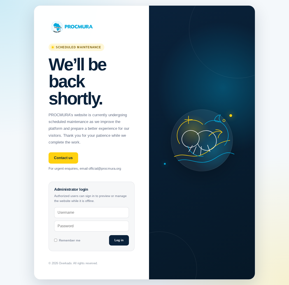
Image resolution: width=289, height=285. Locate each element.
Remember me (69, 240)
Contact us (63, 158)
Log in (119, 240)
